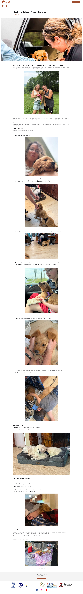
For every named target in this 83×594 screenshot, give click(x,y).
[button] (68, 2)
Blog (4, 6)
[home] (6, 2)
